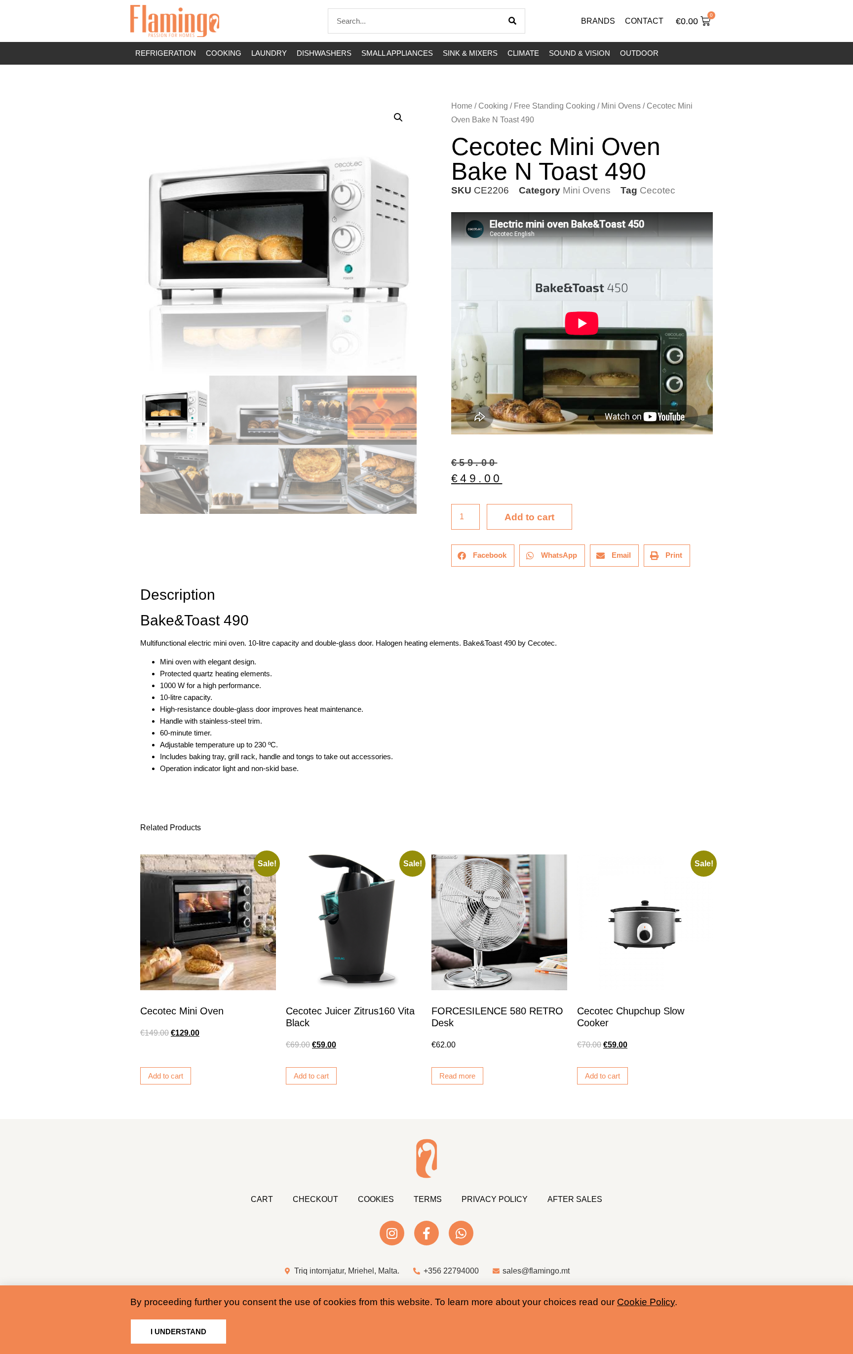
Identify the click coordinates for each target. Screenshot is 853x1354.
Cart (262, 1199)
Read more (457, 1076)
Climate (523, 53)
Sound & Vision (579, 53)
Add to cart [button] (165, 1076)
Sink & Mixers (470, 53)
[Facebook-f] (426, 1233)
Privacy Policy (495, 1199)
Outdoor (639, 53)
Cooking (223, 53)
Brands (598, 21)
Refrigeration (165, 53)
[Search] (512, 21)
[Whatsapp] (461, 1233)
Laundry (269, 53)
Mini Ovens (621, 106)
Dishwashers (324, 53)
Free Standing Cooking (554, 106)
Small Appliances (397, 53)
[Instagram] (392, 1233)
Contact (644, 21)
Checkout (315, 1199)
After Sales (574, 1199)
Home (461, 106)
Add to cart (529, 517)
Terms (428, 1199)
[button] (398, 117)
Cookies (376, 1199)
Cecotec (657, 190)
